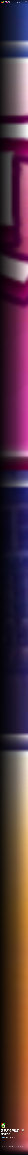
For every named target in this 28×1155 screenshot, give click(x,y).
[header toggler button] (26, 2)
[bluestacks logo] (5, 2)
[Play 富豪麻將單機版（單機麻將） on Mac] (14, 1142)
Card (3, 1137)
